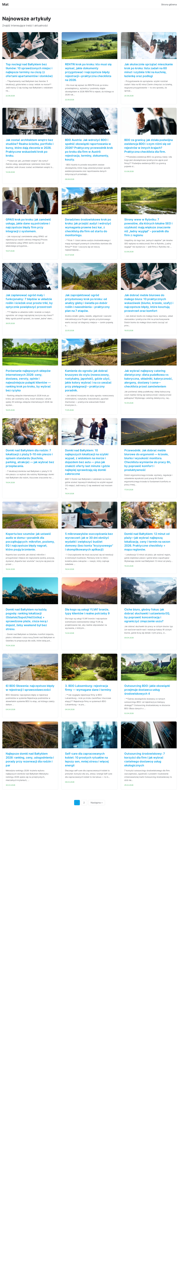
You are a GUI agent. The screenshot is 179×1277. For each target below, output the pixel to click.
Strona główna (169, 4)
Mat (5, 4)
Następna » (97, 802)
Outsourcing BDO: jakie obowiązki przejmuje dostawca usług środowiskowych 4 (147, 689)
